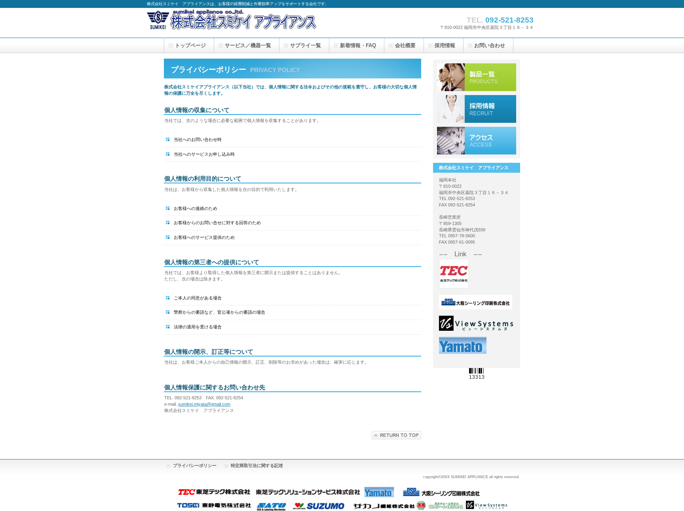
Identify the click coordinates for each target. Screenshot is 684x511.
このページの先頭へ (396, 435)
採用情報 (476, 109)
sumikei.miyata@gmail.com (204, 404)
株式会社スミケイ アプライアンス (246, 22)
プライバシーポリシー (195, 465)
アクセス (476, 140)
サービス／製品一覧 (476, 77)
